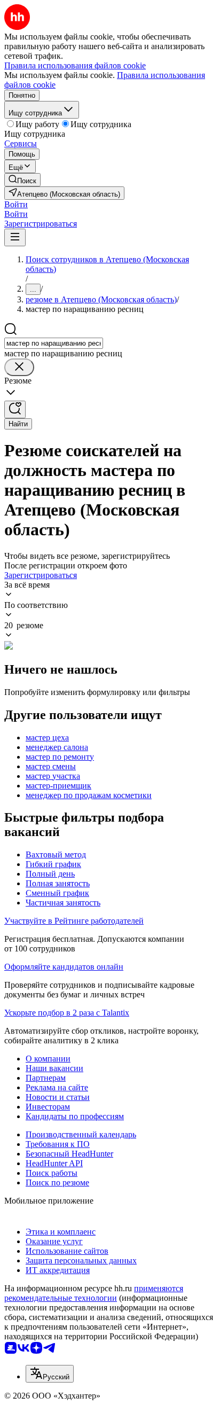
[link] (22, 179)
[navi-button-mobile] (15, 237)
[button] (16, 204)
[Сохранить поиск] (15, 409)
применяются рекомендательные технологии (93, 1293)
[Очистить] (19, 367)
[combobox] (53, 343)
